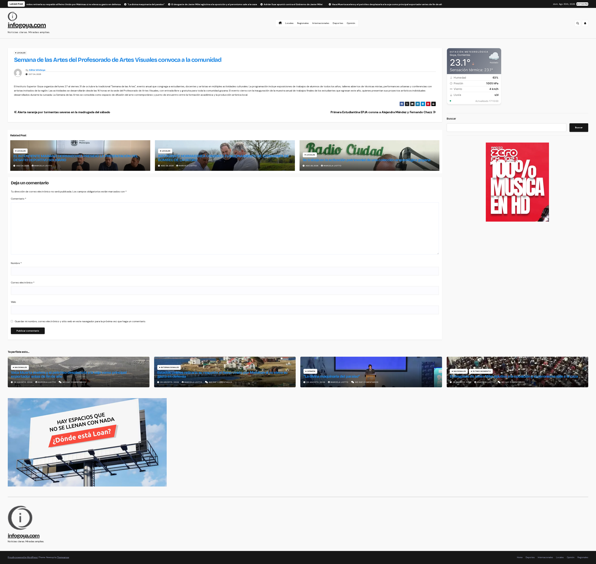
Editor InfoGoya (37, 70)
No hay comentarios (74, 382)
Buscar (451, 118)
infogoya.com (27, 25)
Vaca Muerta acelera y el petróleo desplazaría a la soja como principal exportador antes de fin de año (68, 374)
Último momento (482, 371)
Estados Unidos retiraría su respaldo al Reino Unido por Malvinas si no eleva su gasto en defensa (222, 374)
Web (13, 302)
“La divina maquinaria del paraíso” (331, 376)
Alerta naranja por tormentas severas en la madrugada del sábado (63, 112)
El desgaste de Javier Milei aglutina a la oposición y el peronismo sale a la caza (514, 376)
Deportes (338, 23)
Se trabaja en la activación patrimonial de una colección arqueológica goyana (366, 160)
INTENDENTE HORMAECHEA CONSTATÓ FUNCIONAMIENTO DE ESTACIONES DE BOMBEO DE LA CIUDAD (223, 158)
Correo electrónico (22, 282)
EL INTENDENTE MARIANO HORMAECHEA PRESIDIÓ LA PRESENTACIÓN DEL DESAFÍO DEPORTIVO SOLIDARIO (75, 158)
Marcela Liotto (43, 165)
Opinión (351, 23)
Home (520, 557)
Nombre (16, 263)
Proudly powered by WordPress (23, 557)
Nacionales (21, 367)
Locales (289, 23)
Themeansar (63, 557)
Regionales (303, 23)
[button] (578, 23)
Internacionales (320, 23)
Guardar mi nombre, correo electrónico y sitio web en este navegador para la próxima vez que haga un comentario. (80, 321)
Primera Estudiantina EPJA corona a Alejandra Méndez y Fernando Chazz (382, 112)
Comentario (18, 198)
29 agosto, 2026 (23, 382)
